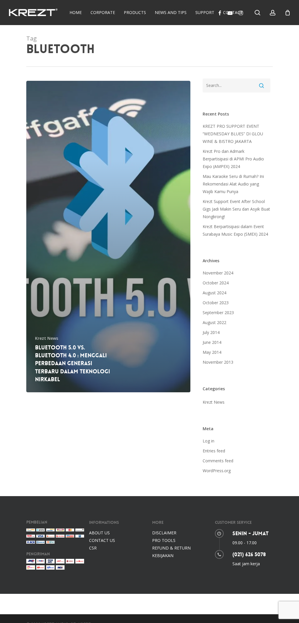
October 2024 (216, 283)
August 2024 (214, 292)
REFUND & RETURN (171, 548)
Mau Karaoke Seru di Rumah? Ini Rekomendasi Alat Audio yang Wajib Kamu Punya (233, 184)
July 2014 (211, 332)
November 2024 (218, 273)
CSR (93, 548)
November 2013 (218, 362)
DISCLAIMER (164, 533)
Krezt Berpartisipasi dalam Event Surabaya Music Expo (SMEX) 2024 (235, 230)
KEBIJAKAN (162, 555)
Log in (208, 441)
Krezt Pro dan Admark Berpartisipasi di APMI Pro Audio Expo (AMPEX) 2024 (233, 158)
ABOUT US (99, 533)
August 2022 (214, 322)
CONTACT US (102, 540)
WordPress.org (217, 470)
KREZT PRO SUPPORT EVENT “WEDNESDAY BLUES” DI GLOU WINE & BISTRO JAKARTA (233, 133)
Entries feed (214, 451)
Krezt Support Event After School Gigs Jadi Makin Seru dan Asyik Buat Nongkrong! (236, 209)
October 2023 (216, 302)
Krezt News (46, 338)
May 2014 (212, 352)
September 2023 (218, 312)
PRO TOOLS (163, 540)
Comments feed (218, 460)
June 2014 (212, 342)
